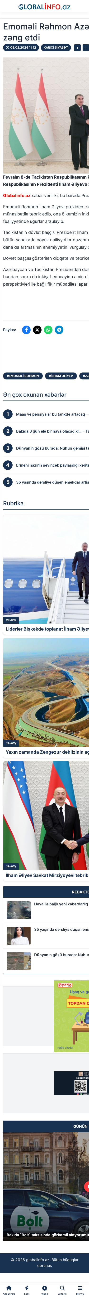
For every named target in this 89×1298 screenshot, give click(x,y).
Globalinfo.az (16, 195)
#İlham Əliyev (61, 376)
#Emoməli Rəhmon (23, 376)
